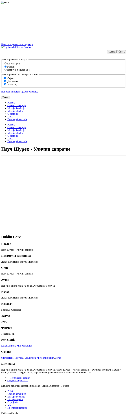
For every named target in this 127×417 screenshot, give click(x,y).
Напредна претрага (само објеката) (19, 91)
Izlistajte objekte (15, 111)
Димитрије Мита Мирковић (39, 357)
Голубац (19, 357)
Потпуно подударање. (18, 69)
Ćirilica (121, 52)
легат (58, 357)
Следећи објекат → (17, 380)
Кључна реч (13, 63)
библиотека (7, 357)
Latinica (111, 52)
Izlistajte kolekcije (16, 108)
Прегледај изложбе (17, 119)
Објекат (11, 78)
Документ (12, 81)
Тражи (5, 97)
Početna (11, 102)
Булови (11, 66)
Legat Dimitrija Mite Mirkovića (16, 345)
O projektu (12, 113)
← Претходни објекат (18, 377)
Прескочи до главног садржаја (17, 44)
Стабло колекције (16, 105)
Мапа (10, 116)
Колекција (12, 84)
